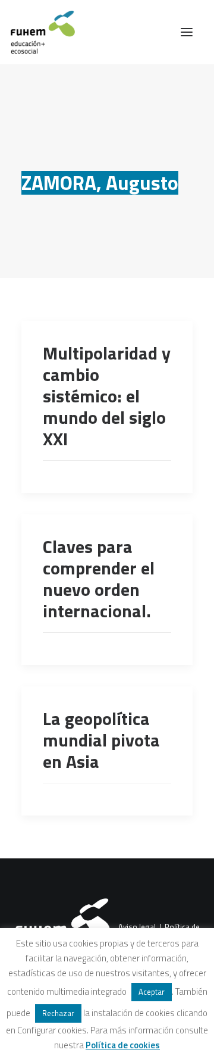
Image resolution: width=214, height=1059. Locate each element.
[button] (186, 32)
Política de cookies (123, 1045)
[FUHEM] (37, 32)
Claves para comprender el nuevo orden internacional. (99, 578)
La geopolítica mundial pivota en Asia (101, 740)
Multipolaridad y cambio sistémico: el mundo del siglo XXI (107, 395)
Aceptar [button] (152, 992)
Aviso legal (137, 927)
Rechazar (58, 1013)
